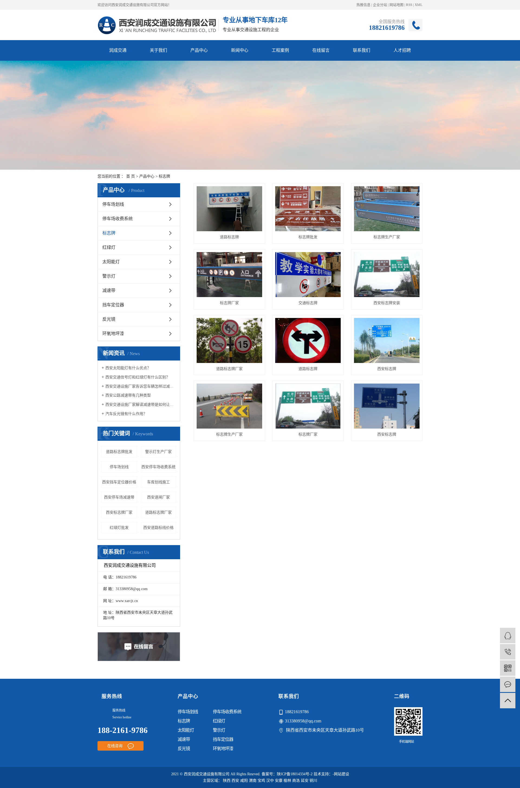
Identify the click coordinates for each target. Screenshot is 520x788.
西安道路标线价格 (158, 528)
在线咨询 (115, 746)
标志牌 (164, 176)
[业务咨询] (507, 635)
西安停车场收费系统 (158, 467)
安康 (278, 781)
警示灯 (108, 276)
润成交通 (117, 50)
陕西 (226, 781)
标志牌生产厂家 (386, 237)
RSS (409, 5)
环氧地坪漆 (113, 333)
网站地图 (396, 5)
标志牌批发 (307, 237)
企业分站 (380, 5)
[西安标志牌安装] (387, 274)
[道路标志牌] (229, 208)
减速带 (108, 290)
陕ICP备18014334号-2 (295, 774)
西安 (235, 781)
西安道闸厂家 (158, 497)
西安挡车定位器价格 (119, 482)
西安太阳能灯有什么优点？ (128, 368)
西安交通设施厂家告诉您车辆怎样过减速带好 (140, 386)
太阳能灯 (111, 261)
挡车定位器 (113, 305)
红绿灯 (108, 247)
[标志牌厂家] (229, 274)
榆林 (287, 781)
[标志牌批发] (308, 208)
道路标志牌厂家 (158, 512)
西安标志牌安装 (386, 303)
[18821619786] (507, 652)
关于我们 (158, 50)
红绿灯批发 (119, 528)
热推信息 (363, 5)
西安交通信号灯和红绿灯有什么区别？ (137, 377)
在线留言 (321, 50)
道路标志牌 (229, 237)
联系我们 (361, 50)
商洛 (296, 781)
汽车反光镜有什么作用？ (126, 414)
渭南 (252, 781)
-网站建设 (341, 774)
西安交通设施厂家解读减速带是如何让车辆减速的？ (140, 405)
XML (418, 5)
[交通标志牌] (308, 274)
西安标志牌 (386, 369)
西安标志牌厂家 (119, 512)
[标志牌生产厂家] (387, 208)
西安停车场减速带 (119, 497)
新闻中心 (239, 50)
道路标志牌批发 (119, 452)
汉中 (270, 781)
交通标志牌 (307, 303)
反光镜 (108, 319)
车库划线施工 (158, 482)
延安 (304, 781)
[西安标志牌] (387, 340)
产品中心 (199, 50)
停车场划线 (113, 204)
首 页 (130, 176)
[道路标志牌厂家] (229, 340)
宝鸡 (261, 781)
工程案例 (280, 50)
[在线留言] (507, 684)
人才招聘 (402, 50)
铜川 (313, 781)
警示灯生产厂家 (158, 452)
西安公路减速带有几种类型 (128, 395)
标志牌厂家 (229, 303)
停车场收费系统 (117, 218)
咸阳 (244, 781)
